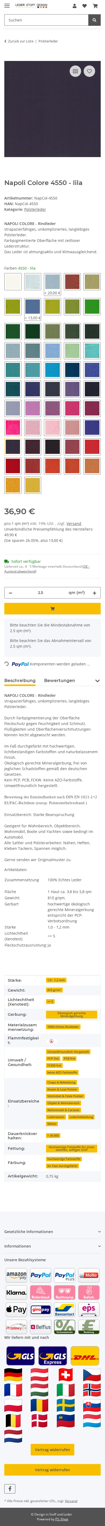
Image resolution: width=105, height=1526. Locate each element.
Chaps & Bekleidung (61, 1082)
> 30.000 (53, 1135)
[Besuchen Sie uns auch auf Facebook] (9, 1489)
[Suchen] (94, 20)
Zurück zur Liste (20, 41)
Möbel (51, 1124)
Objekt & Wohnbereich (63, 1103)
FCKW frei (54, 1065)
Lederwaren (55, 1117)
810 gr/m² (54, 990)
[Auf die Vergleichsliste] (75, 71)
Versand (73, 523)
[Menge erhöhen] (94, 592)
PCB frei (69, 1058)
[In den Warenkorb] (8, 58)
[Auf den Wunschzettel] (89, 71)
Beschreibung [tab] (20, 680)
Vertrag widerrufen (52, 1449)
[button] (74, 6)
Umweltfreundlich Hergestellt (68, 1052)
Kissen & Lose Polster (62, 1089)
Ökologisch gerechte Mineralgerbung (71, 1014)
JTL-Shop (61, 1519)
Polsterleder (35, 209)
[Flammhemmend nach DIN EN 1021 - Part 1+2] (51, 1040)
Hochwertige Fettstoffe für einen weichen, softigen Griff (71, 1148)
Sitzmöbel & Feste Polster (65, 1096)
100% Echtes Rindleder (63, 1027)
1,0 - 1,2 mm (56, 980)
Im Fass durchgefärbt (62, 1166)
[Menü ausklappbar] (7, 3)
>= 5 (50, 1001)
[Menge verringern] (10, 592)
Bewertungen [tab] (59, 680)
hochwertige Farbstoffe (63, 1159)
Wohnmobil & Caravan (63, 1110)
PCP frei (53, 1058)
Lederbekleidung (81, 1117)
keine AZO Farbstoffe (62, 1072)
